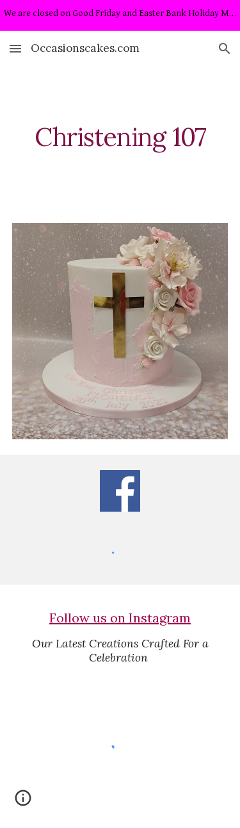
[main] (120, 137)
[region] (120, 15)
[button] (15, 48)
